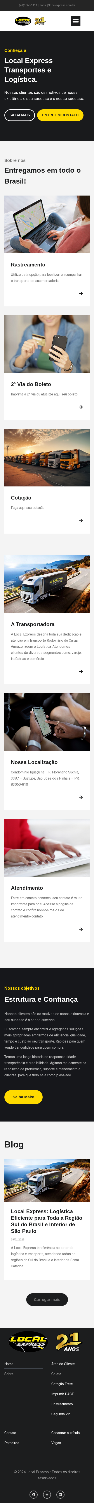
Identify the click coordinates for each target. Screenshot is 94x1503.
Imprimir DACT (62, 1394)
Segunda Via (60, 1414)
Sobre (9, 1374)
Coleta (56, 1374)
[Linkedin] (60, 1494)
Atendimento (27, 888)
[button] (75, 21)
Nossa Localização (34, 762)
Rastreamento (28, 265)
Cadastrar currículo (65, 1433)
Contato (10, 1433)
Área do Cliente (63, 1364)
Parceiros (11, 1443)
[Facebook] (33, 1494)
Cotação (21, 498)
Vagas (56, 1443)
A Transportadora (32, 624)
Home (9, 1364)
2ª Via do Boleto (31, 384)
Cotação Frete (62, 1384)
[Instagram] (47, 1494)
